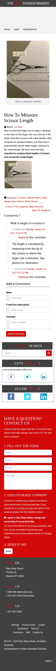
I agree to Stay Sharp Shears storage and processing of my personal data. (24, 519)
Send (8, 551)
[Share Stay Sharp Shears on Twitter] (27, 397)
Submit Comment (16, 334)
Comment (10, 316)
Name (9, 292)
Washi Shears (31, 201)
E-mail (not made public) (17, 304)
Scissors (22, 197)
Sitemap (15, 625)
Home (7, 29)
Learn (16, 29)
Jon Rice (18, 127)
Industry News (34, 197)
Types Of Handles (40, 210)
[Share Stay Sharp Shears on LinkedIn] (43, 397)
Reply (21, 237)
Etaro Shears (18, 201)
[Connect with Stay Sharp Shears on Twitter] (27, 377)
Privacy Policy (28, 625)
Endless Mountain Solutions (33, 648)
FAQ (28, 632)
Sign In (48, 661)
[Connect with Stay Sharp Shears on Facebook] (11, 377)
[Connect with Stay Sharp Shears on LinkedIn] (43, 377)
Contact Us (38, 632)
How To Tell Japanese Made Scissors (25, 206)
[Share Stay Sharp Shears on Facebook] (11, 397)
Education (12, 197)
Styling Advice (30, 29)
